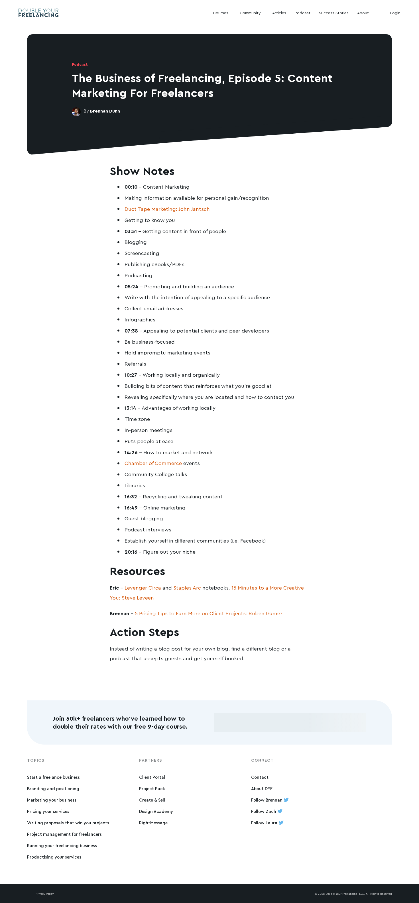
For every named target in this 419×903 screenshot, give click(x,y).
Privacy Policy (45, 893)
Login (395, 12)
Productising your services (54, 857)
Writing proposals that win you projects (68, 822)
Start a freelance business (53, 777)
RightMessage (153, 822)
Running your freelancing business (62, 845)
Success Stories (334, 12)
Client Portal (152, 777)
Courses (220, 12)
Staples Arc (187, 587)
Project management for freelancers (64, 834)
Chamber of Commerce (153, 463)
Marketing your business (51, 800)
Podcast (302, 12)
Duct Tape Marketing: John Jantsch (167, 209)
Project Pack (152, 788)
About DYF (261, 788)
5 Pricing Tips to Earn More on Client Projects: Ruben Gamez (209, 613)
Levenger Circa (143, 587)
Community (250, 12)
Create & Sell (152, 800)
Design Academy (156, 811)
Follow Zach (264, 811)
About (363, 12)
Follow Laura (264, 822)
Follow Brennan (267, 800)
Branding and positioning (53, 788)
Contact (260, 777)
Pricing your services (48, 811)
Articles (279, 12)
